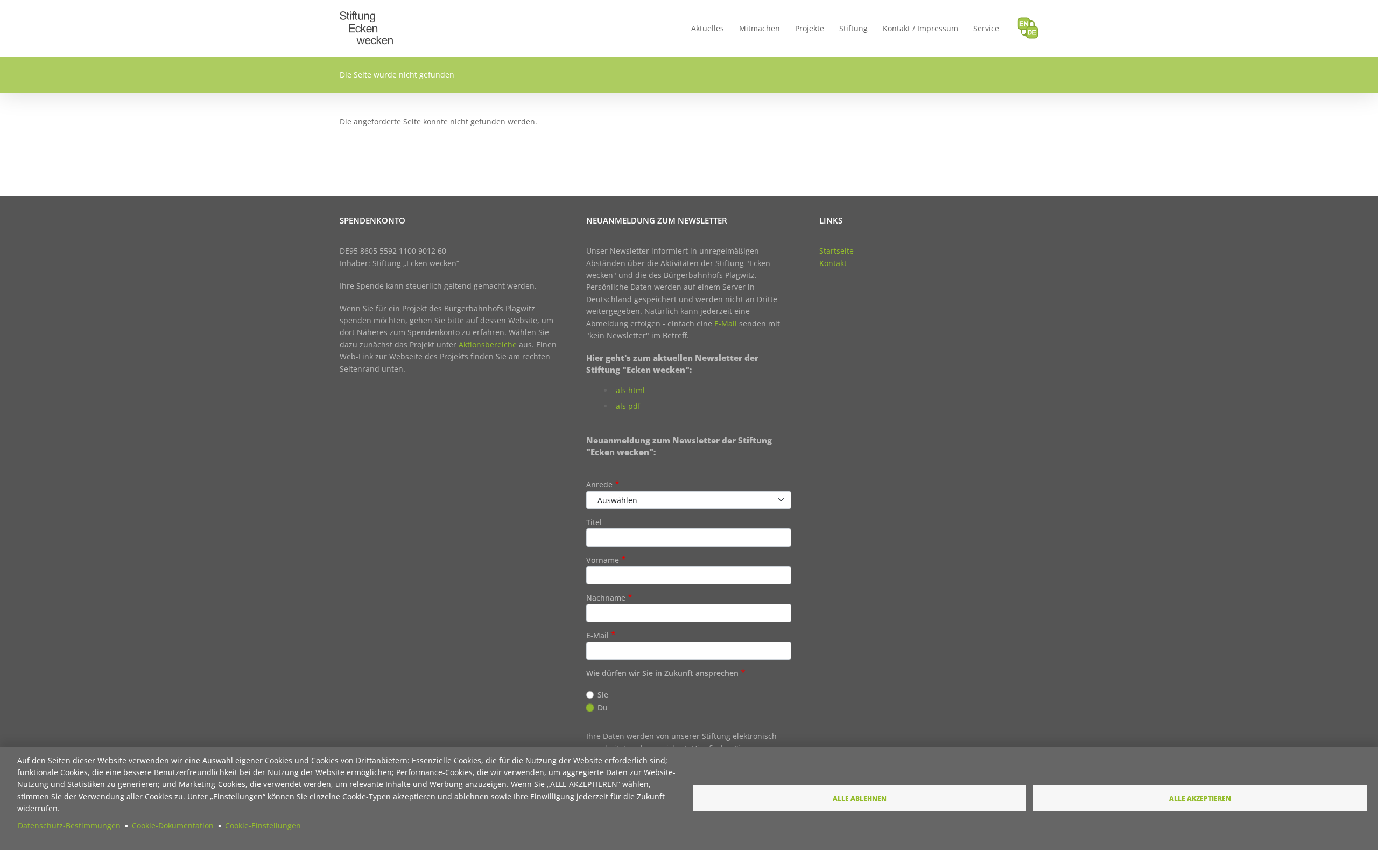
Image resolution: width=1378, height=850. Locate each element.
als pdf (628, 406)
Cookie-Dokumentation (173, 825)
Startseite (836, 251)
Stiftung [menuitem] (853, 28)
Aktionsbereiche (488, 344)
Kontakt (833, 263)
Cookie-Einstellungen (263, 825)
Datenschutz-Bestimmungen (69, 825)
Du (602, 707)
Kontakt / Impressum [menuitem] (920, 28)
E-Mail (725, 323)
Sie (602, 694)
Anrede (599, 484)
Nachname (605, 598)
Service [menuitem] (986, 28)
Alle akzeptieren (1200, 798)
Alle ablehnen (860, 798)
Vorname (602, 560)
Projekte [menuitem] (809, 28)
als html (630, 390)
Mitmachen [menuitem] (759, 28)
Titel (594, 522)
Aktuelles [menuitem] (707, 28)
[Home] (366, 17)
